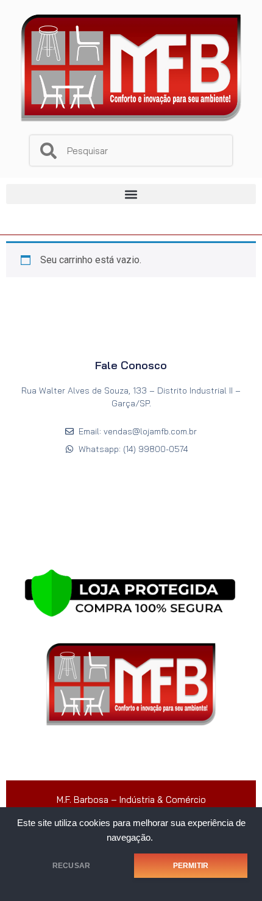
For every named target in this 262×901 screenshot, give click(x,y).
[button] (131, 194)
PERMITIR (190, 865)
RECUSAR (71, 865)
